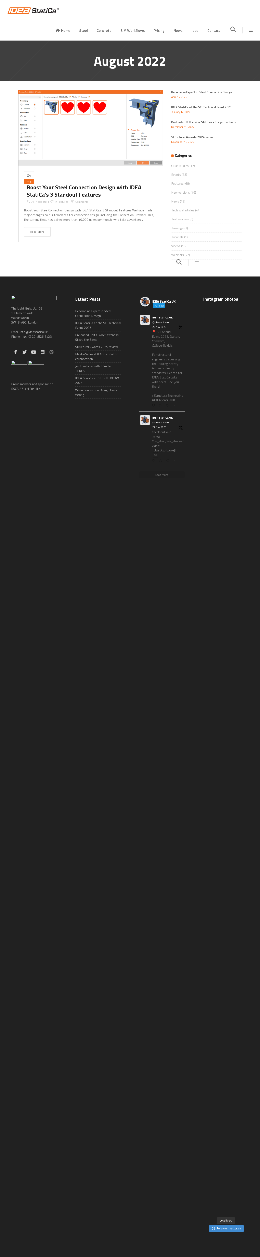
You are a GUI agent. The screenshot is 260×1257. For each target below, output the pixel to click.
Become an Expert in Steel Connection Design (93, 313)
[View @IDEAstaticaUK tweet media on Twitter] (155, 454)
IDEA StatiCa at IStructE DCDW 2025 (97, 380)
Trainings (177, 228)
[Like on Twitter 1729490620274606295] (168, 405)
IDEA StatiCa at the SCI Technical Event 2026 (201, 107)
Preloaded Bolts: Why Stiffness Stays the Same (203, 122)
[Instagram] (51, 352)
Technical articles (182, 210)
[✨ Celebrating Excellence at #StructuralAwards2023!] (242, 522)
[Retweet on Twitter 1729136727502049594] (161, 461)
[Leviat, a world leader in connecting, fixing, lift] (242, 843)
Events (176, 174)
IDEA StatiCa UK (162, 317)
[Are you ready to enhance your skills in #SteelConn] (210, 438)
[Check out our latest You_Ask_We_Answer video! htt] (226, 328)
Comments (81, 201)
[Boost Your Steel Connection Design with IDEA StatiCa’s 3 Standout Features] (90, 127)
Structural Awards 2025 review (192, 137)
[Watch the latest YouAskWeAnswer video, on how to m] (226, 1023)
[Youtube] (33, 352)
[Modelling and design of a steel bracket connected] (242, 1001)
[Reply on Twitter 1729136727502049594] (154, 461)
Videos (175, 245)
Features (63, 201)
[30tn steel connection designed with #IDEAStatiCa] (226, 750)
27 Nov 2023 (159, 427)
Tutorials (177, 237)
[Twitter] (24, 352)
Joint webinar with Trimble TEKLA (93, 368)
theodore (41, 201)
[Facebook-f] (15, 352)
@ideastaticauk (160, 322)
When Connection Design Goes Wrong (96, 392)
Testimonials (180, 219)
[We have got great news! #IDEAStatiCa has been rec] (210, 780)
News (175, 201)
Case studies (180, 165)
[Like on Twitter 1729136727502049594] (168, 461)
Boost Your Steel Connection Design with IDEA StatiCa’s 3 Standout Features (84, 191)
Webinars (177, 254)
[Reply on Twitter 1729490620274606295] (154, 405)
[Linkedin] (42, 352)
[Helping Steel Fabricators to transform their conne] (210, 1083)
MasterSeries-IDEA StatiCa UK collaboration (96, 356)
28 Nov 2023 (159, 327)
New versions (180, 192)
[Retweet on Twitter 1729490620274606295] (161, 405)
